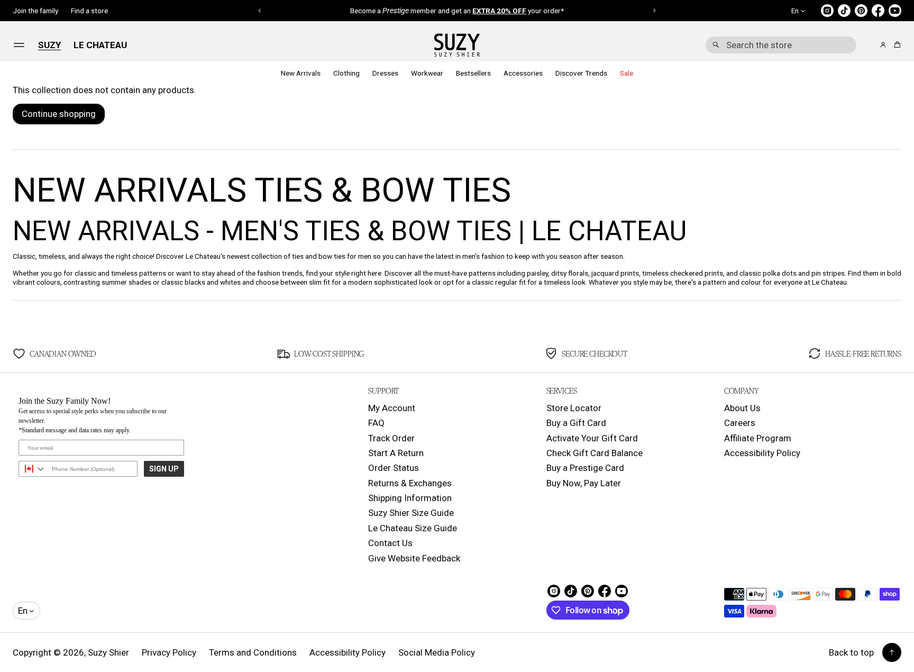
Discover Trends (581, 73)
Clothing (346, 73)
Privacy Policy (169, 652)
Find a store (89, 10)
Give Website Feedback (414, 558)
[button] (781, 45)
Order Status (393, 467)
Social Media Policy (436, 652)
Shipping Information (410, 498)
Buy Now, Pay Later (583, 483)
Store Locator (573, 408)
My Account (391, 408)
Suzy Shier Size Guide (411, 512)
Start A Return (396, 453)
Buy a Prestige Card (585, 467)
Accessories (523, 73)
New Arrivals (301, 73)
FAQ (376, 422)
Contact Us (390, 543)
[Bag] (895, 45)
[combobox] (781, 45)
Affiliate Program (757, 438)
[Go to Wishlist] (868, 45)
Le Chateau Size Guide (412, 528)
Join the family (35, 10)
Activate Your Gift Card (592, 438)
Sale (626, 73)
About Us (742, 408)
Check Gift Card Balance (594, 453)
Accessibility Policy (762, 453)
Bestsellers (473, 73)
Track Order (391, 438)
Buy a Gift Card (576, 422)
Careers (739, 422)
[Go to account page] (883, 45)
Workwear (427, 73)
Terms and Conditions (253, 652)
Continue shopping (59, 113)
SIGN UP (164, 469)
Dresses (385, 73)
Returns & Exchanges (410, 483)
